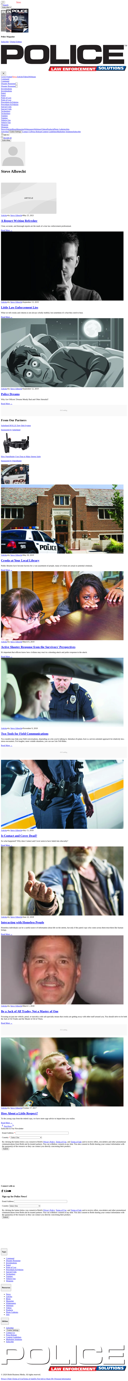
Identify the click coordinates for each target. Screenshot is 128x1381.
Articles (24, 2)
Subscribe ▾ (6, 7)
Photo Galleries (60, 129)
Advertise (5, 132)
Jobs (67, 129)
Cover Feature (10, 2)
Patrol (3, 93)
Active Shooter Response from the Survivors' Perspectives (38, 647)
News (18, 2)
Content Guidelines (49, 132)
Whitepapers (29, 129)
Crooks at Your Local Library (20, 560)
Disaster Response (8, 84)
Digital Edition (16, 42)
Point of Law (6, 98)
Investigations (6, 89)
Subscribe (5, 42)
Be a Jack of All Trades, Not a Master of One (29, 1011)
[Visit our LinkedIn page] (7, 1192)
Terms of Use (17, 1379)
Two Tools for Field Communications (24, 733)
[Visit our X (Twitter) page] (5, 1192)
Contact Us (26, 132)
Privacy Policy (6, 1379)
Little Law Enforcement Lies (19, 307)
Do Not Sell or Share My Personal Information (52, 1379)
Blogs (14, 129)
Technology (5, 111)
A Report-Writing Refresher (19, 220)
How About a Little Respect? (19, 1113)
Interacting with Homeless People (22, 922)
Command (5, 79)
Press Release (36, 132)
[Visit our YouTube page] (9, 1192)
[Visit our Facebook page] (2, 1192)
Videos (29, 2)
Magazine (20, 129)
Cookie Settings (15, 132)
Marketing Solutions (65, 132)
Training (4, 116)
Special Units (6, 107)
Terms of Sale (28, 1379)
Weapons (4, 125)
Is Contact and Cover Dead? (19, 835)
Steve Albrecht (16, 215)
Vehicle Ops (6, 120)
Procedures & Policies (9, 102)
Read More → (6, 230)
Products (50, 129)
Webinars (36, 2)
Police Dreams (10, 394)
